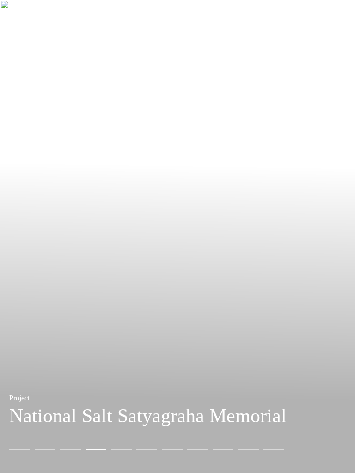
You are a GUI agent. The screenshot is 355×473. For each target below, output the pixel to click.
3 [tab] (70, 449)
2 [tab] (45, 449)
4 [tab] (96, 449)
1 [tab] (19, 449)
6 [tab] (146, 449)
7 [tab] (172, 449)
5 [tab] (121, 449)
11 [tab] (273, 449)
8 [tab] (197, 449)
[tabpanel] (177, 236)
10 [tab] (248, 449)
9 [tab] (223, 449)
